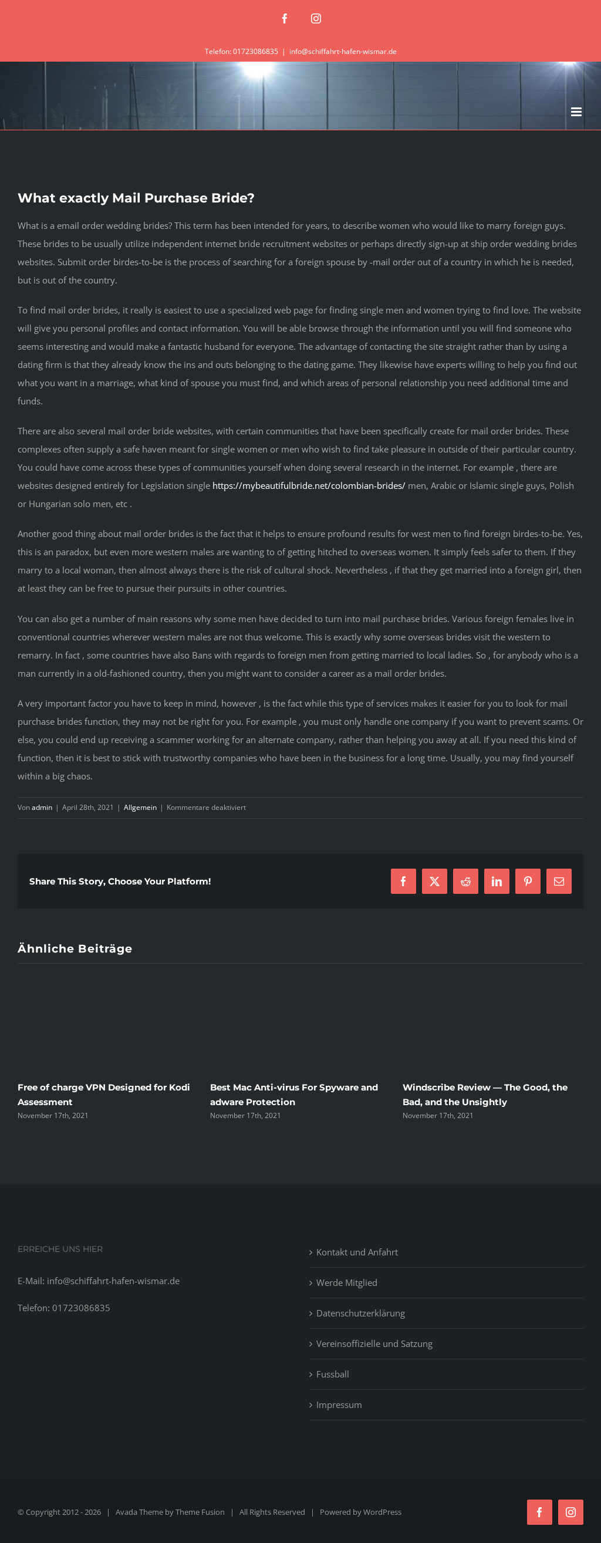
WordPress (382, 1512)
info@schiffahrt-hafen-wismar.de (343, 51)
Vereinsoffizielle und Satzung (374, 1343)
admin (42, 807)
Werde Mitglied (346, 1282)
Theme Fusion (200, 1512)
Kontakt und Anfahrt (357, 1252)
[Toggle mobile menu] (577, 112)
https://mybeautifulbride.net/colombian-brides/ (309, 485)
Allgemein (140, 807)
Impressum (339, 1404)
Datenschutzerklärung (360, 1313)
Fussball (332, 1374)
